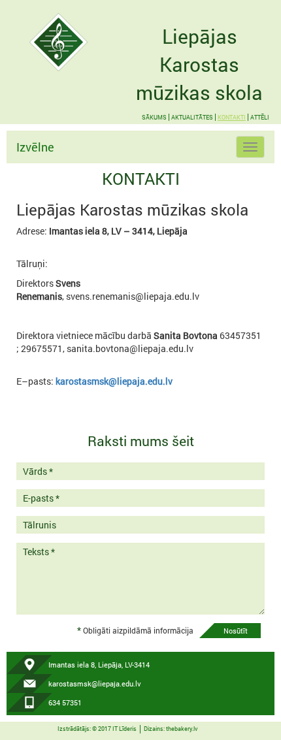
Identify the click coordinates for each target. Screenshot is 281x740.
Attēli (259, 117)
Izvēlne (35, 147)
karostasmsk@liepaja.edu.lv (114, 381)
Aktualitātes (192, 117)
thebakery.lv (182, 728)
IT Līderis (124, 728)
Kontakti (232, 117)
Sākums (154, 117)
